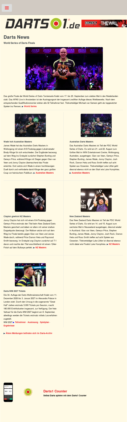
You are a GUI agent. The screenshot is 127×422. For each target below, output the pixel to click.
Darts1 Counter (55, 391)
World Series (30, 106)
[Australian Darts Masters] (30, 125)
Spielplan (44, 322)
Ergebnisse (9, 325)
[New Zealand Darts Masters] (30, 200)
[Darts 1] (42, 30)
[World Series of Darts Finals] (64, 68)
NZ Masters (40, 247)
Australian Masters (45, 172)
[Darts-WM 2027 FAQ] (30, 274)
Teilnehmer (20, 322)
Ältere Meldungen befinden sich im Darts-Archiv (29, 333)
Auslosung (33, 322)
